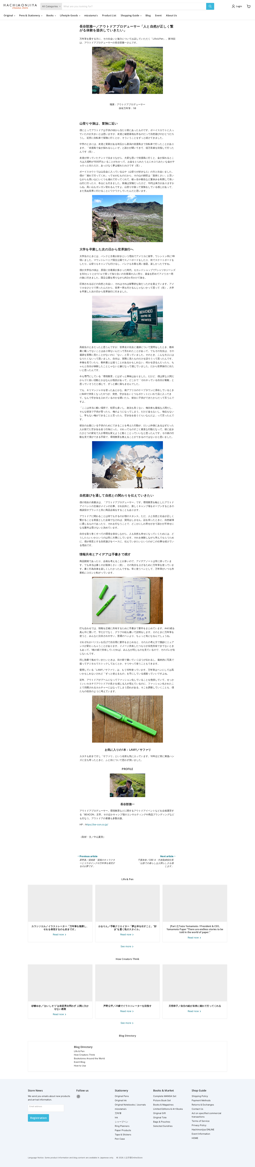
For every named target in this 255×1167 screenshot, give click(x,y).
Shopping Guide (130, 15)
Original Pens (122, 1096)
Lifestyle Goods (69, 15)
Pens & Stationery (30, 15)
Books (50, 15)
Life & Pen (79, 1051)
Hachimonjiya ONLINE (203, 1129)
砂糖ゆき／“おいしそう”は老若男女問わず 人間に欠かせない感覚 (60, 1007)
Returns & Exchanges (203, 1104)
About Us (171, 15)
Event (158, 15)
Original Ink (121, 1100)
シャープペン (121, 1121)
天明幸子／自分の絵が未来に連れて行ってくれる (195, 1005)
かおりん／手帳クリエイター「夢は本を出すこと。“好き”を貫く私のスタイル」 (127, 928)
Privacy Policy (199, 1125)
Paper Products (123, 1130)
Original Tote (160, 1117)
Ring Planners (122, 1126)
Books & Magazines (163, 1104)
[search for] (210, 6)
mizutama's (91, 15)
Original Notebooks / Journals (130, 1104)
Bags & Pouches (161, 1121)
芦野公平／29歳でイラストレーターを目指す (127, 1005)
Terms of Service (201, 1121)
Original (9, 15)
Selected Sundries (163, 1126)
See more (126, 946)
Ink (116, 1117)
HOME (195, 1138)
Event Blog (79, 1062)
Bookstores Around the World (89, 1058)
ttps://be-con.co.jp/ (97, 824)
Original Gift (159, 1113)
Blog (148, 15)
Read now (59, 934)
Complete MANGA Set (164, 1096)
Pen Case (120, 1138)
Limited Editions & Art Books (168, 1109)
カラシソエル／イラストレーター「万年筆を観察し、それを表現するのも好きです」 (60, 928)
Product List (109, 15)
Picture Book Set (162, 1100)
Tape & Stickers (123, 1134)
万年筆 (118, 1113)
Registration (38, 1118)
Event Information (201, 1133)
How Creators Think (84, 1054)
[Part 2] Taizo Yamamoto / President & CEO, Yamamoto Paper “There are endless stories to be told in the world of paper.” (195, 929)
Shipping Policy (200, 1096)
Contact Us (197, 1109)
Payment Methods (201, 1100)
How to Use (80, 1065)
